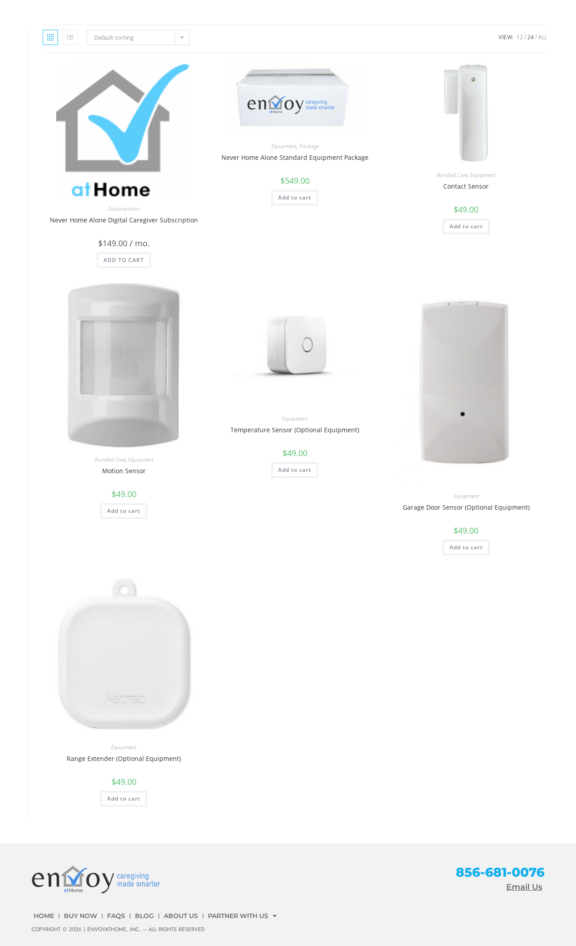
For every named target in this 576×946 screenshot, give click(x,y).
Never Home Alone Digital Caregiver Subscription (124, 220)
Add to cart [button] (294, 197)
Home (44, 916)
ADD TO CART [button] (124, 260)
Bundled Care (452, 175)
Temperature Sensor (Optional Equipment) (294, 429)
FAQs (116, 916)
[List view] (70, 37)
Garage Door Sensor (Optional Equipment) (466, 507)
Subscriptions (124, 209)
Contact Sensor (466, 186)
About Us (181, 916)
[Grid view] (50, 37)
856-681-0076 (500, 872)
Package (309, 146)
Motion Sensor (124, 470)
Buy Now (80, 916)
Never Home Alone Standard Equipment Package (295, 157)
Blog (144, 916)
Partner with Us (238, 916)
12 (520, 37)
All (542, 37)
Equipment (284, 146)
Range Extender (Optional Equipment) (124, 758)
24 (530, 37)
